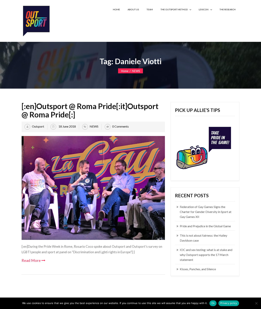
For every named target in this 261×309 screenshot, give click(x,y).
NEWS (136, 71)
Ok (213, 303)
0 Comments (120, 126)
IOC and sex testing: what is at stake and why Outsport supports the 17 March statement (206, 254)
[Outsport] (36, 20)
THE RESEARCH (228, 9)
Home (124, 71)
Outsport (38, 126)
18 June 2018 (67, 126)
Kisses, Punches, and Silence (198, 269)
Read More (31, 260)
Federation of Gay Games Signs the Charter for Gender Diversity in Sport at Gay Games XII (205, 211)
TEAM (150, 9)
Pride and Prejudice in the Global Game (205, 226)
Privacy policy (228, 303)
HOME (116, 9)
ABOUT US (133, 9)
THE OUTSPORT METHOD (174, 9)
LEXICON (203, 9)
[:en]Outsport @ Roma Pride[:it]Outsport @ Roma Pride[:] (90, 110)
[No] (256, 303)
